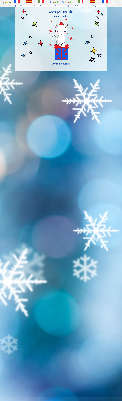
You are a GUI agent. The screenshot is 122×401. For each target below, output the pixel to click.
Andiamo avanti (60, 63)
